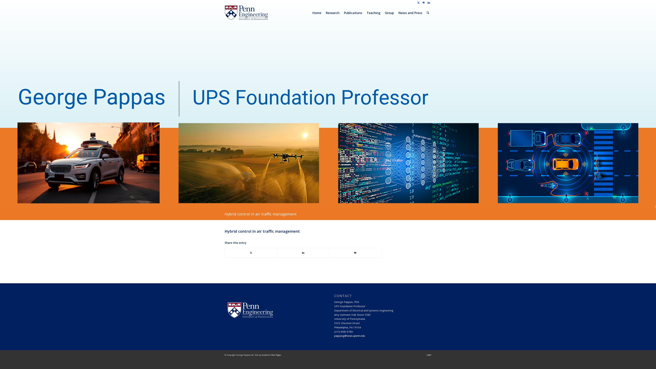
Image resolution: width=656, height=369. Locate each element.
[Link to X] (418, 2)
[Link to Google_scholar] (423, 2)
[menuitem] (317, 12)
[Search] (428, 12)
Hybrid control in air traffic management (261, 213)
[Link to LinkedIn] (428, 2)
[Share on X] (251, 252)
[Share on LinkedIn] (303, 252)
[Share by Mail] (355, 252)
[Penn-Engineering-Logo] (246, 12)
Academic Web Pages (271, 355)
